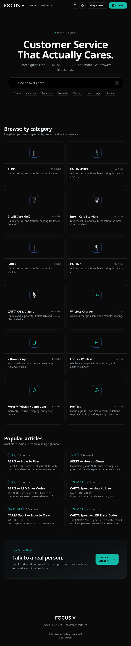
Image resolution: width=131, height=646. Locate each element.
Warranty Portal (75, 625)
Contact (120, 5)
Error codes (47, 93)
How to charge (93, 93)
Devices (45, 5)
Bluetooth (63, 93)
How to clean (31, 93)
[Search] (75, 5)
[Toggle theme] (82, 5)
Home (33, 5)
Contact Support (103, 559)
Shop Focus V (97, 5)
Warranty (77, 93)
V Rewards (110, 93)
